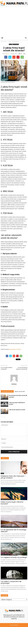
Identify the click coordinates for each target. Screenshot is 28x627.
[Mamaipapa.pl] (14, 3)
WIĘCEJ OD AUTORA (20, 391)
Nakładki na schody (5, 554)
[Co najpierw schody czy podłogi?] (14, 549)
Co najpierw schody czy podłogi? (14, 557)
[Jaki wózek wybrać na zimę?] (4, 411)
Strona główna (4, 41)
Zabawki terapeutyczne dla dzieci (7, 578)
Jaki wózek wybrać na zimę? (17, 409)
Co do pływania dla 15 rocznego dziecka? (13, 531)
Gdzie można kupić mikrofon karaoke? (12, 503)
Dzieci (10, 44)
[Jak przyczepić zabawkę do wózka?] (4, 404)
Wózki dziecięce (15, 44)
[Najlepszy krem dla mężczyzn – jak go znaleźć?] (14, 467)
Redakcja (7, 53)
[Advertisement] (14, 21)
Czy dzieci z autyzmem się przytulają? (11, 582)
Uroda (2, 473)
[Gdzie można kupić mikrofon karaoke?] (14, 493)
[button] (26, 38)
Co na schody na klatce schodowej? (6, 368)
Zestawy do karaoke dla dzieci (7, 499)
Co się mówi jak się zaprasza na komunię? (21, 368)
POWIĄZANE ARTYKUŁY (7, 391)
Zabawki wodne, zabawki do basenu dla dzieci (10, 527)
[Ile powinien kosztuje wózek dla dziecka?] (4, 397)
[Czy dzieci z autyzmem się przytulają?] (14, 573)
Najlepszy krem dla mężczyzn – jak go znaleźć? (13, 477)
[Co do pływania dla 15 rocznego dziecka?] (14, 521)
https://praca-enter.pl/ (15, 349)
